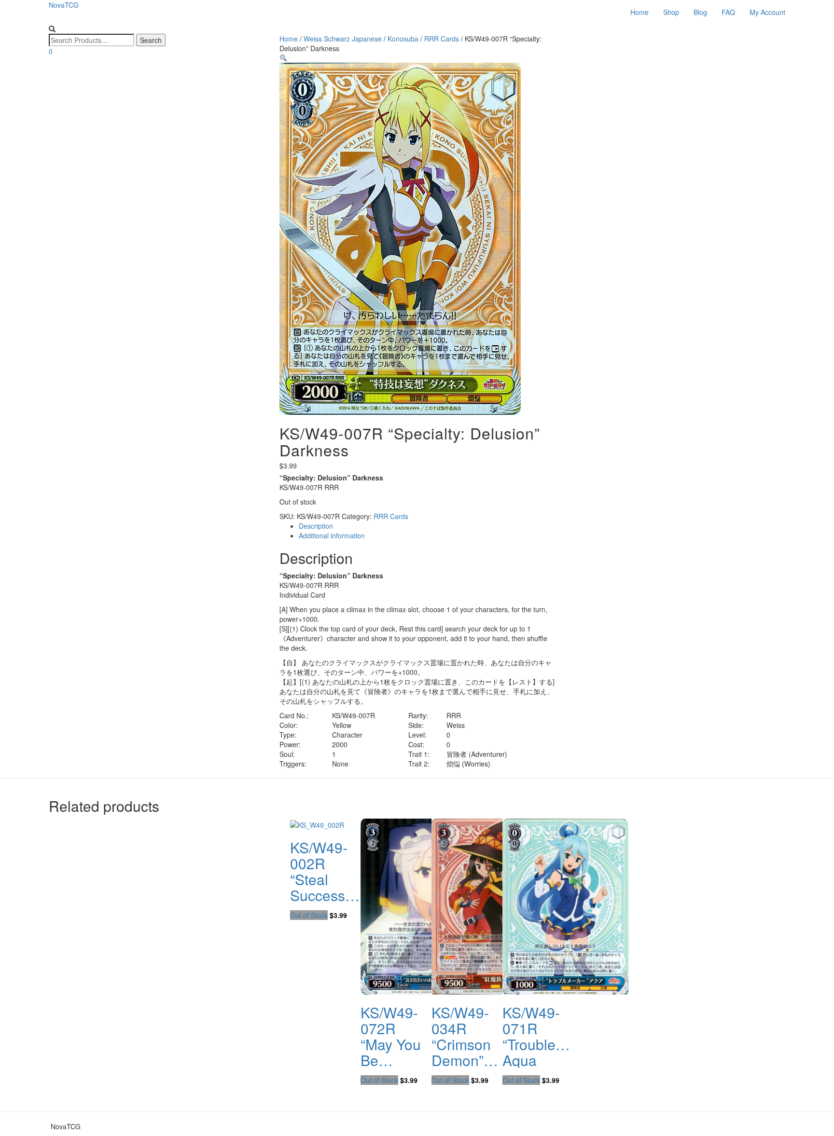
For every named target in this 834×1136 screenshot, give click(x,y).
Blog (700, 12)
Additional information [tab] (332, 535)
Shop (671, 12)
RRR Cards (391, 516)
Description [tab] (316, 526)
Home (639, 12)
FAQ (728, 12)
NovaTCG (64, 5)
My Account (767, 12)
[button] (283, 58)
